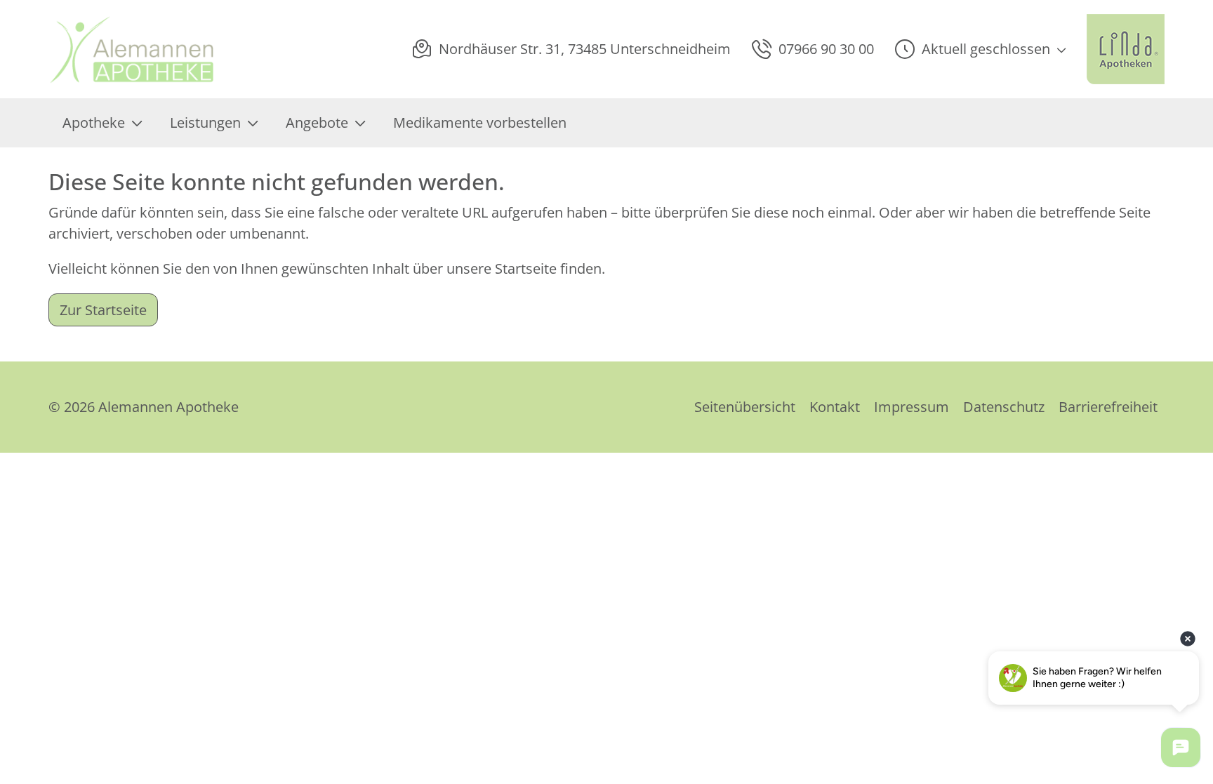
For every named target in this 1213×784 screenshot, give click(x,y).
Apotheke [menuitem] (93, 122)
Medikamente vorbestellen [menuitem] (479, 122)
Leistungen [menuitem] (205, 122)
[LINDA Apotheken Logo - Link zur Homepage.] (1126, 49)
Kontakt (834, 406)
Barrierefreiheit (1108, 406)
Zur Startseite (103, 309)
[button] (980, 49)
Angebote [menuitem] (317, 122)
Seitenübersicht (744, 406)
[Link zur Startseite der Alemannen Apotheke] (136, 49)
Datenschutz (1004, 406)
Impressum (911, 406)
